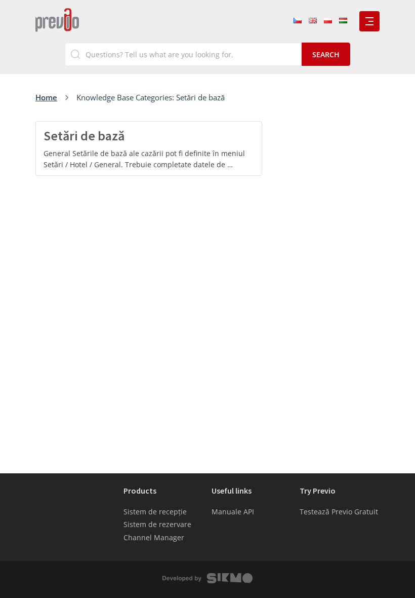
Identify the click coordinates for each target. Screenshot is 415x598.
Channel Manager (153, 537)
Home (46, 97)
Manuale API (233, 511)
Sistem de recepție (155, 511)
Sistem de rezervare (157, 524)
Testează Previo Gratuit (339, 511)
